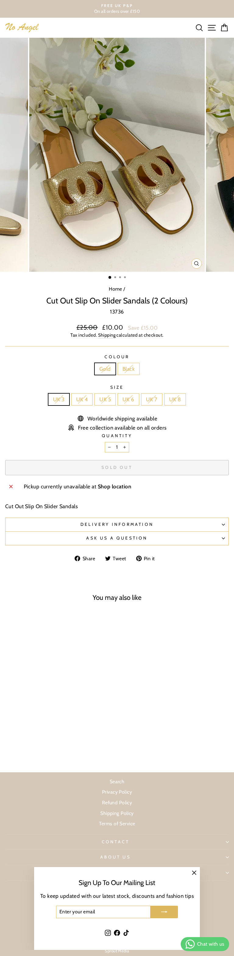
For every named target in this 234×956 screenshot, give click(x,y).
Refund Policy (117, 802)
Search (117, 781)
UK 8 (175, 399)
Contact (115, 841)
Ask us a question (116, 538)
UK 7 (152, 399)
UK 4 (82, 399)
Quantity (117, 435)
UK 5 (105, 399)
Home (115, 289)
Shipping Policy (117, 813)
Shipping (107, 335)
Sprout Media (117, 950)
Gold (105, 369)
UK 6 (128, 399)
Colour (117, 356)
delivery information (117, 524)
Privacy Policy (117, 792)
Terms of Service (117, 823)
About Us (115, 857)
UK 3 (59, 399)
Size (117, 387)
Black (128, 369)
